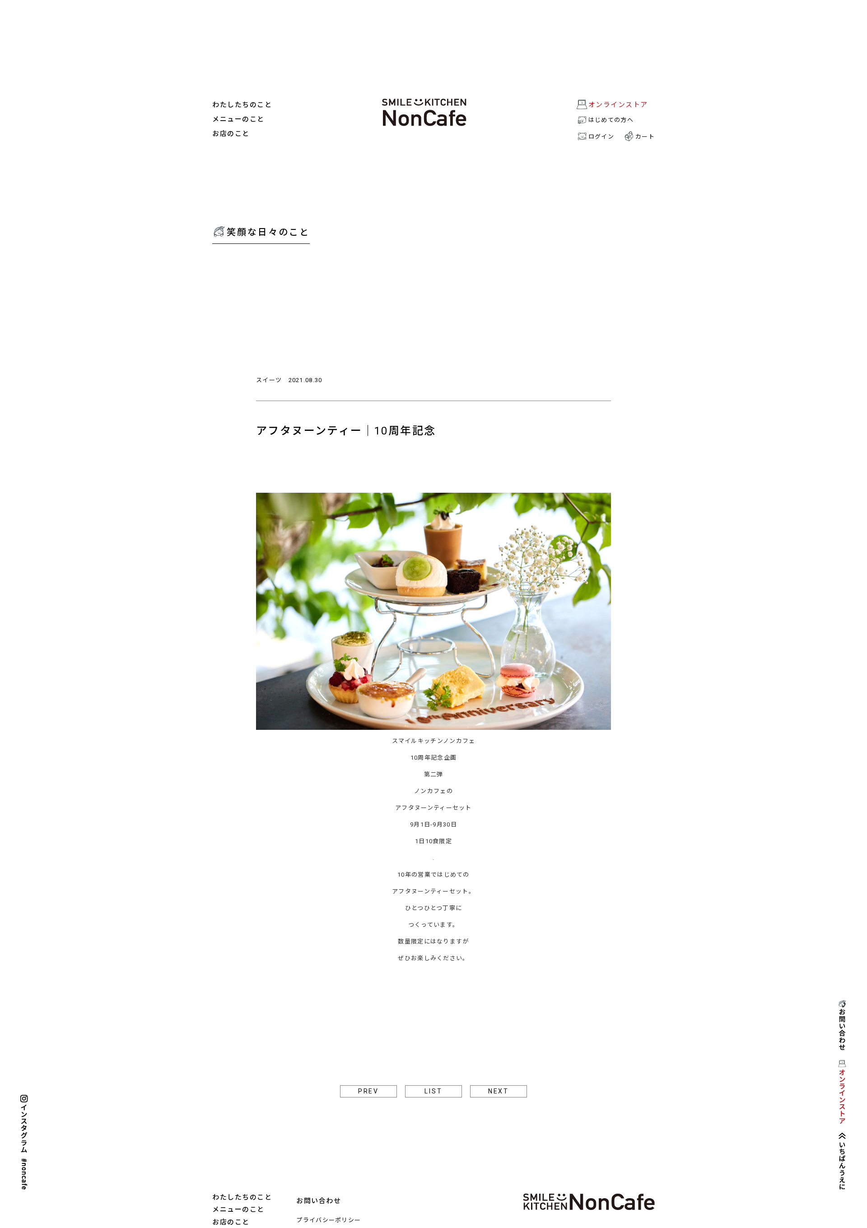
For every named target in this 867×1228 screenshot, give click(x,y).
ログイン (601, 136)
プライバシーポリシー (328, 1220)
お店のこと (231, 134)
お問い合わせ (318, 1201)
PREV (368, 1091)
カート (645, 136)
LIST (433, 1091)
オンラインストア (618, 105)
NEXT (498, 1091)
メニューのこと (238, 119)
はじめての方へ (611, 120)
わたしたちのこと (242, 105)
